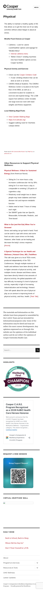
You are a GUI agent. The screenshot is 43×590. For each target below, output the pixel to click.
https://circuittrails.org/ (17, 120)
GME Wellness (9, 573)
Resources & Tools (10, 568)
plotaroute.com (8, 153)
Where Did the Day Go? (14, 543)
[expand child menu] (37, 562)
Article (7, 246)
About (5, 558)
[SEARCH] (38, 350)
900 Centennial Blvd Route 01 (19, 151)
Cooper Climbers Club (28, 75)
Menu (36, 7)
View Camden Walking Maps (19, 117)
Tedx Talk (34, 296)
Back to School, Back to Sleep (16, 538)
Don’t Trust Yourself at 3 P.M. (17, 548)
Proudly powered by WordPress (20, 586)
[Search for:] (19, 350)
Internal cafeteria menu (19, 54)
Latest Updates (9, 578)
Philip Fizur (30, 151)
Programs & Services (11, 563)
